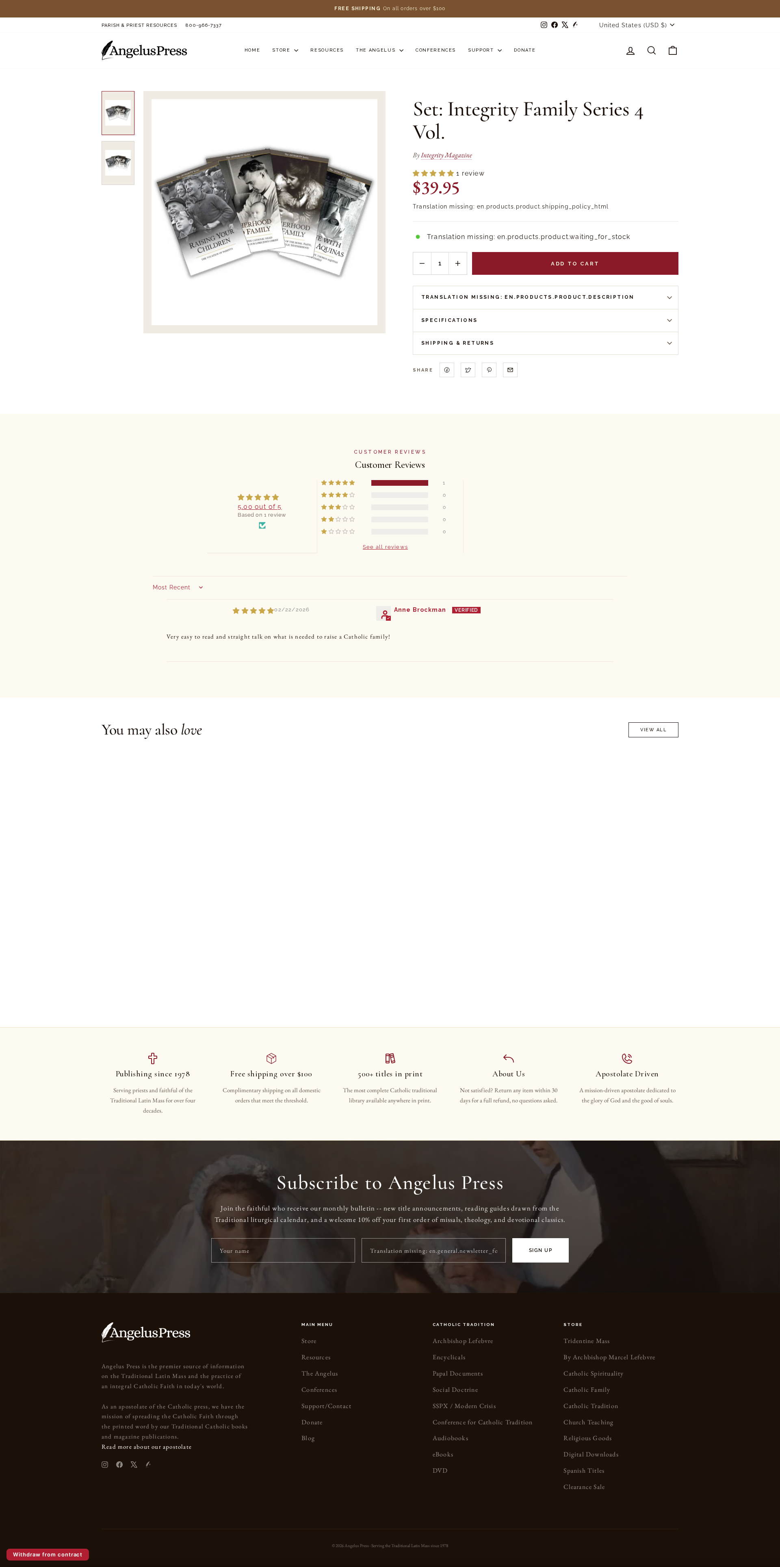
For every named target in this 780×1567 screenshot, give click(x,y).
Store (282, 50)
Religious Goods (587, 1438)
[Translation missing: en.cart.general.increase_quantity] (458, 263)
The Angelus (376, 50)
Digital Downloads (590, 1454)
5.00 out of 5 (260, 507)
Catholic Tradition (590, 1406)
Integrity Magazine (446, 154)
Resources (327, 50)
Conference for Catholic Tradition (483, 1422)
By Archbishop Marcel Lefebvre (609, 1357)
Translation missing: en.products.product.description (528, 297)
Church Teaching (588, 1422)
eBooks (443, 1454)
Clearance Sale (584, 1486)
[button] (434, 173)
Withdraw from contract (47, 1554)
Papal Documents (458, 1373)
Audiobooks (450, 1438)
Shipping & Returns (457, 343)
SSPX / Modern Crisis (464, 1406)
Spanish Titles (583, 1470)
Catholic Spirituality (593, 1373)
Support (482, 50)
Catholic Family (586, 1389)
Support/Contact (326, 1406)
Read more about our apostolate (147, 1446)
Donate (524, 50)
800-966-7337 (203, 25)
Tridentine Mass (586, 1341)
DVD (440, 1470)
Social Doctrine (455, 1389)
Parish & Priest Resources (139, 25)
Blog (308, 1438)
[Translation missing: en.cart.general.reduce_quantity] (422, 263)
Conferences (436, 50)
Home (252, 50)
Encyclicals (449, 1357)
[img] (253, 611)
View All (653, 729)
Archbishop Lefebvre (463, 1341)
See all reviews (385, 546)
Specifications (449, 320)
